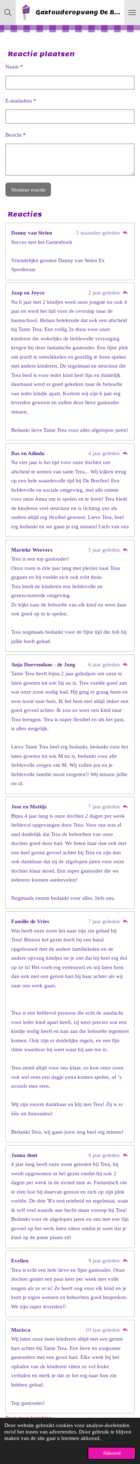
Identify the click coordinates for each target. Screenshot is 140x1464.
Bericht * (15, 135)
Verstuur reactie (28, 190)
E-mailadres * (20, 101)
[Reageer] (125, 233)
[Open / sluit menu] (132, 12)
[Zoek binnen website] (8, 12)
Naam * (14, 67)
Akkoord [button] (112, 1453)
